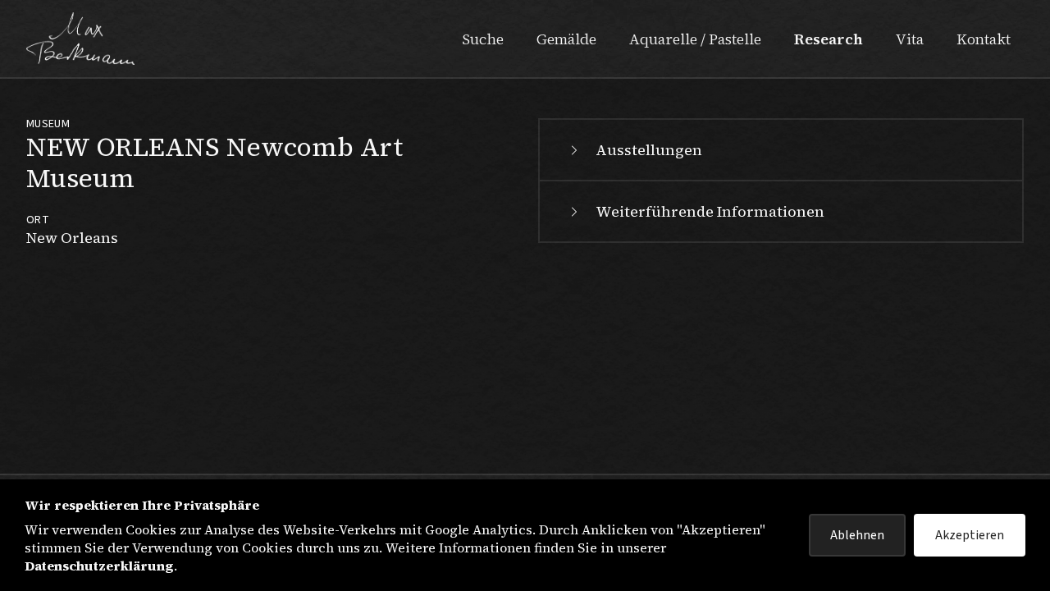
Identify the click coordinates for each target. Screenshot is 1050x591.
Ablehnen (857, 535)
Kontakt (983, 39)
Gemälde (566, 39)
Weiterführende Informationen (710, 211)
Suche (483, 39)
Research (828, 39)
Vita (910, 39)
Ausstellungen (649, 150)
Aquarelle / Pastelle (695, 39)
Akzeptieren (969, 535)
